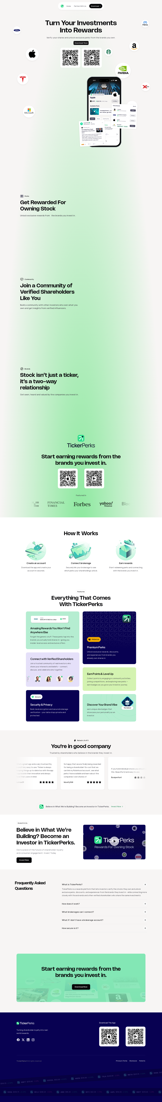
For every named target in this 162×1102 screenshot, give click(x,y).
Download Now (81, 43)
